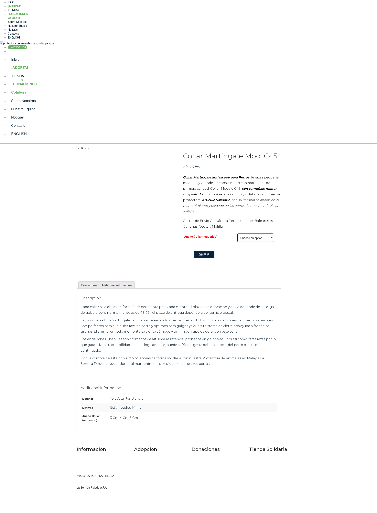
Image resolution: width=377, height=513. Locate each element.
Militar (137, 407)
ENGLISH (14, 37)
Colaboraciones (201, 472)
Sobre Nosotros (17, 22)
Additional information (117, 285)
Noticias (13, 29)
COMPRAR (204, 254)
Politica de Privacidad (90, 468)
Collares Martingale (261, 456)
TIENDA (13, 10)
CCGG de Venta (87, 472)
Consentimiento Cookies (92, 464)
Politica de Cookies (88, 460)
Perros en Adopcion (146, 464)
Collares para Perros (262, 472)
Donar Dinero (199, 456)
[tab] (89, 285)
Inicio (11, 2)
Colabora (14, 18)
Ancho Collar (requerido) (200, 236)
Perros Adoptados (145, 456)
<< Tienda (83, 148)
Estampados (120, 407)
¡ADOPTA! (14, 6)
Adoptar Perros (143, 472)
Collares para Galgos (262, 464)
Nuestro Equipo (17, 26)
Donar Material (200, 464)
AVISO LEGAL (85, 456)
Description (89, 285)
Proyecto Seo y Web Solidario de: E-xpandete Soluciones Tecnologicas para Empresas (273, 487)
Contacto (13, 33)
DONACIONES (25, 83)
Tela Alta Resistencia (127, 398)
